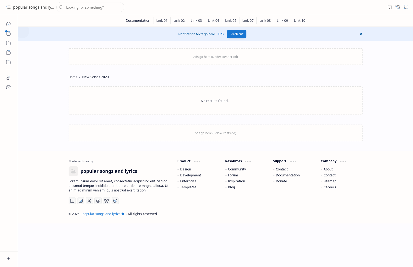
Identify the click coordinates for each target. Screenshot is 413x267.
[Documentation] (138, 20)
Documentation (288, 175)
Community (237, 169)
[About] (8, 77)
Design (185, 169)
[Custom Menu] (8, 52)
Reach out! (237, 34)
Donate (281, 181)
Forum (233, 175)
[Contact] (8, 87)
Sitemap (330, 181)
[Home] (8, 24)
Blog (231, 187)
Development (190, 175)
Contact (282, 169)
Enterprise (188, 181)
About (328, 169)
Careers (330, 187)
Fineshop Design (349, 214)
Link (221, 34)
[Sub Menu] (8, 33)
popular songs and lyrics (35, 7)
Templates (188, 187)
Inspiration (236, 181)
